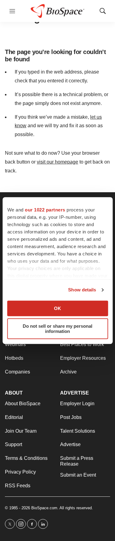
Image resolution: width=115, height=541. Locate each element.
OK (57, 308)
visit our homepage (57, 161)
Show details (82, 289)
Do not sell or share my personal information (57, 328)
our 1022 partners (45, 209)
